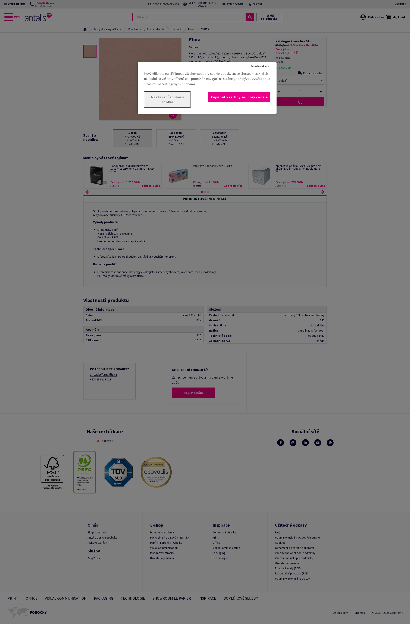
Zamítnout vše (260, 66)
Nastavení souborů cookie (167, 99)
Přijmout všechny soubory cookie (239, 97)
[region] (207, 88)
